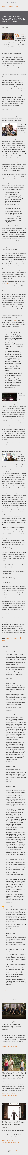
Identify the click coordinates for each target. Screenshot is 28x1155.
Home (3, 6)
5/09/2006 (9, 678)
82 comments (10, 1140)
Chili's (8, 283)
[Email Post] (20, 638)
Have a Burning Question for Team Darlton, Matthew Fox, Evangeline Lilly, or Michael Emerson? (12, 1025)
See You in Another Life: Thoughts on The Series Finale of (14, 1123)
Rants (7, 638)
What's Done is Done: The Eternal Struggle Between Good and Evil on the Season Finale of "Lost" (14, 1075)
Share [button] (3, 640)
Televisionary (14, 638)
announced (15, 533)
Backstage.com (17, 162)
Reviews (11, 6)
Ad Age (15, 320)
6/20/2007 (9, 781)
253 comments (10, 1045)
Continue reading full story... (10, 1046)
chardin (8, 906)
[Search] (22, 3)
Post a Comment (6, 991)
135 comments (10, 1093)
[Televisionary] (9, 2)
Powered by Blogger (15, 1150)
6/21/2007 (9, 987)
